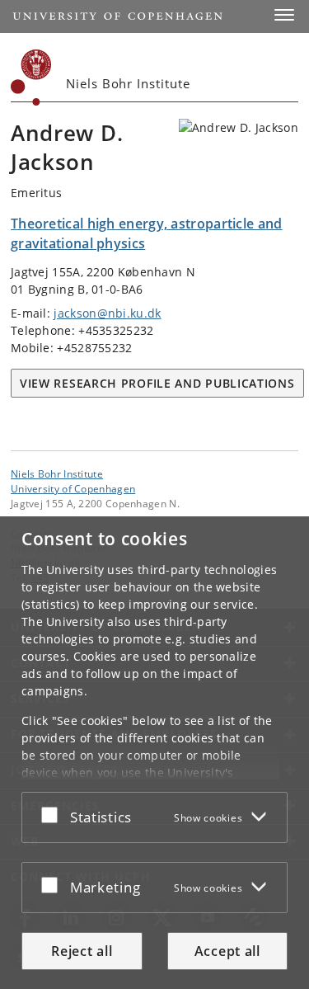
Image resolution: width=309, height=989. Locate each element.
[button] (284, 15)
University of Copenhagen (73, 488)
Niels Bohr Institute (57, 473)
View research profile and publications (157, 383)
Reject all (81, 951)
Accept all (227, 951)
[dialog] (154, 752)
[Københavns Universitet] (31, 77)
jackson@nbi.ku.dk (107, 313)
